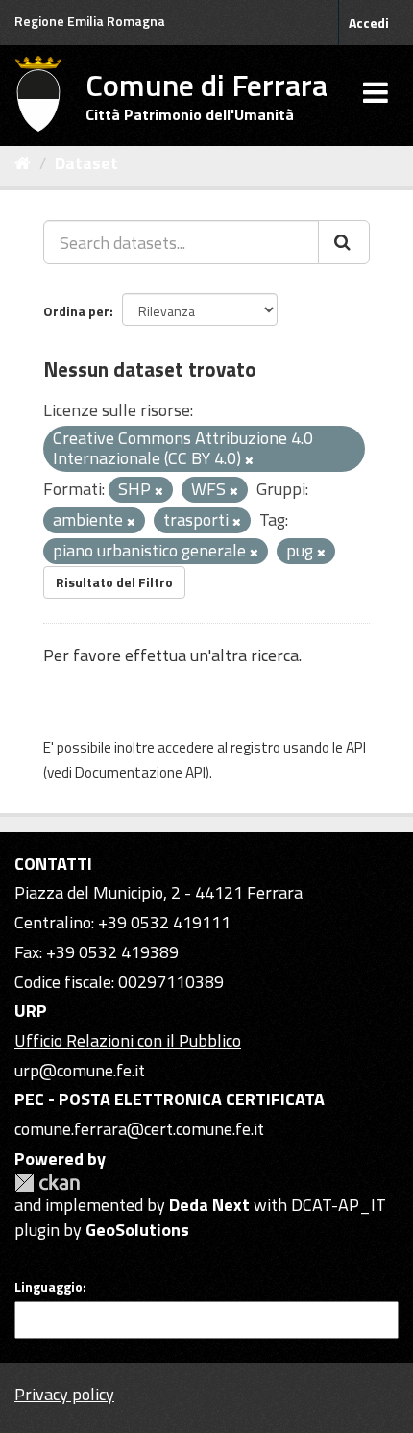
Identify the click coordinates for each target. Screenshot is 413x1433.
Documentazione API (140, 772)
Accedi (369, 22)
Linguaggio (48, 1287)
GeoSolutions (137, 1230)
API (356, 747)
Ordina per (76, 311)
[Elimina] (249, 460)
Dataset (86, 163)
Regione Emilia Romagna (89, 21)
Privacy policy (64, 1394)
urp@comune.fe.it (79, 1070)
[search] (344, 242)
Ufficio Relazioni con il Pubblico (127, 1040)
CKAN (47, 1183)
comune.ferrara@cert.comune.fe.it (139, 1129)
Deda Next (209, 1205)
